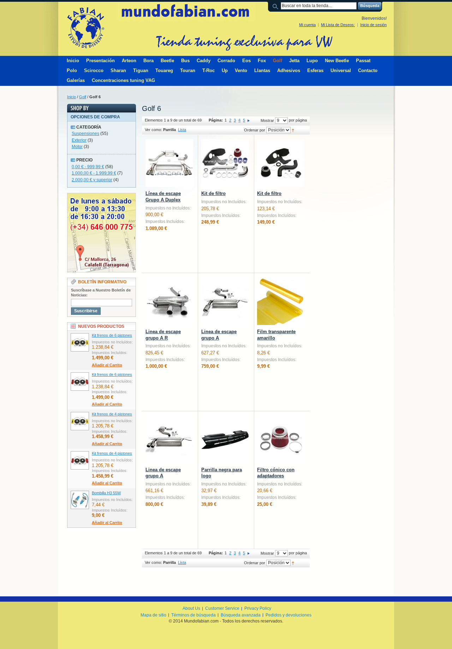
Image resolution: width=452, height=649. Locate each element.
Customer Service (222, 608)
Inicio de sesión (373, 25)
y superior (92, 179)
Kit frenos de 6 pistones (112, 335)
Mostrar (267, 120)
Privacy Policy (257, 608)
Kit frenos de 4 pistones (112, 414)
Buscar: (276, 6)
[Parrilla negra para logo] (225, 439)
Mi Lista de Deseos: (338, 25)
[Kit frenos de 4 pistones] (80, 421)
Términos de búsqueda (193, 615)
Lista (182, 130)
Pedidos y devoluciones (288, 615)
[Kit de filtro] (225, 163)
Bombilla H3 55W (106, 493)
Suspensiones (85, 133)
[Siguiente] (249, 120)
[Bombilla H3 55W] (80, 500)
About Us (191, 608)
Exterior (79, 140)
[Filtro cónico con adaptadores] (281, 439)
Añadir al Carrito (107, 365)
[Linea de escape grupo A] (225, 301)
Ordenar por (254, 130)
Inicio (71, 97)
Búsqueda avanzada (241, 615)
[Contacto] (101, 196)
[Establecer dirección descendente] (293, 130)
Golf (82, 97)
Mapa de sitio (153, 615)
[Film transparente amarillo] (281, 301)
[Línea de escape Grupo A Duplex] (169, 163)
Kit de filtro (213, 193)
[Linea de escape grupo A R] (169, 301)
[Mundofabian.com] (85, 27)
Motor (77, 146)
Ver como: (153, 130)
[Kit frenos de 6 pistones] (80, 342)
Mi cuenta (307, 25)
